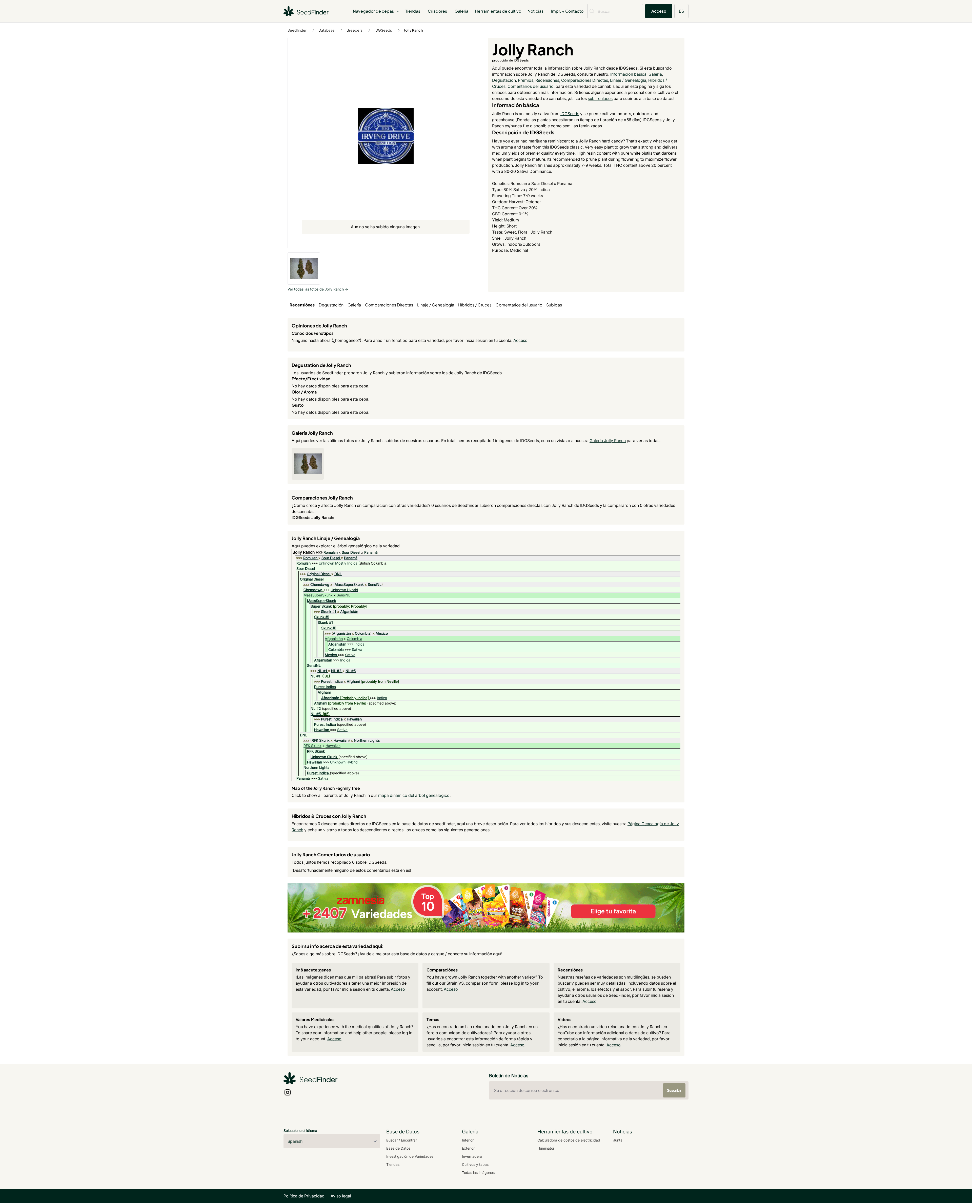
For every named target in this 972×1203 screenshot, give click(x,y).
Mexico (382, 633)
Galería (461, 11)
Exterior (468, 1148)
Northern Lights (367, 740)
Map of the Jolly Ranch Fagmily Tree (326, 788)
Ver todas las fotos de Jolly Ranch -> (318, 289)
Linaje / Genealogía (628, 80)
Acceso (658, 11)
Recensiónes (547, 80)
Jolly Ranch (413, 30)
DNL (338, 574)
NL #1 (322, 671)
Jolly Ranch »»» (308, 552)
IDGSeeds (383, 30)
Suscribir (674, 1090)
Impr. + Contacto (567, 11)
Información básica (628, 74)
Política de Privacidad (304, 1195)
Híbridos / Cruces (475, 304)
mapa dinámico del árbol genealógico (414, 795)
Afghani (353, 681)
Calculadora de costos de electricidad (568, 1140)
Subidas (554, 304)
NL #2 (336, 671)
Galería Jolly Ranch (608, 440)
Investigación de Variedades (409, 1156)
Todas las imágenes (478, 1172)
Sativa (357, 649)
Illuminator (545, 1148)
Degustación (504, 80)
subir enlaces (600, 98)
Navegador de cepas (373, 11)
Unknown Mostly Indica (338, 563)
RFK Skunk (321, 740)
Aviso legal (341, 1195)
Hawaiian (354, 719)
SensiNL (374, 584)
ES (681, 11)
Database (326, 30)
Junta (617, 1140)
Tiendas (412, 11)
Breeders (354, 30)
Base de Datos (398, 1148)
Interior (468, 1140)
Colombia (362, 633)
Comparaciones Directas (584, 80)
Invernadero (472, 1156)
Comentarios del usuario (531, 86)
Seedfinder (297, 30)
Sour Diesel (351, 552)
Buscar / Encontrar (401, 1140)
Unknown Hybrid (344, 590)
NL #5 (351, 671)
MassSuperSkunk (349, 584)
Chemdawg (319, 584)
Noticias (535, 11)
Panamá (371, 552)
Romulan (330, 552)
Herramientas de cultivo (498, 11)
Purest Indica (332, 681)
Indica (359, 644)
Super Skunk (321, 606)
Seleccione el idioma (300, 1130)
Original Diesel (318, 574)
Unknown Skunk (324, 757)
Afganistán (349, 611)
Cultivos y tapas (475, 1164)
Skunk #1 (328, 611)
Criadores (437, 11)
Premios (525, 80)
